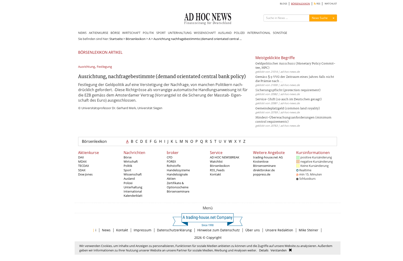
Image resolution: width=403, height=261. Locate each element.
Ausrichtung (86, 66)
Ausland (129, 178)
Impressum (142, 230)
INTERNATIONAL (259, 33)
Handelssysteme (178, 170)
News (106, 230)
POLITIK (148, 33)
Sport (127, 170)
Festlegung (104, 66)
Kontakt (215, 174)
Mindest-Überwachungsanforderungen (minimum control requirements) (293, 119)
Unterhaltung (133, 187)
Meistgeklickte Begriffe (275, 57)
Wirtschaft (131, 161)
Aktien (171, 178)
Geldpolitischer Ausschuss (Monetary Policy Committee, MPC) (295, 65)
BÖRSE (115, 33)
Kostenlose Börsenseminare (264, 163)
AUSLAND (225, 33)
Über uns (252, 230)
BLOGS (283, 3)
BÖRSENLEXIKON (300, 3)
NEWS (82, 33)
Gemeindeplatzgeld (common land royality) (287, 108)
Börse (128, 157)
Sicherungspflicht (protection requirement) (287, 90)
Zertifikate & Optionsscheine (177, 185)
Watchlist (216, 161)
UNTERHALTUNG (179, 33)
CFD (169, 157)
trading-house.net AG (268, 157)
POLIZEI (239, 33)
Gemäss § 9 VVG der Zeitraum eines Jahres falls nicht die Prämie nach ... (294, 79)
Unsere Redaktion (279, 230)
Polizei (128, 183)
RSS (318, 3)
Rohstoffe (174, 166)
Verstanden (279, 250)
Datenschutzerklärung (174, 230)
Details (263, 250)
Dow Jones (85, 174)
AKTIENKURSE (98, 33)
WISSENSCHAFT (205, 33)
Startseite (116, 39)
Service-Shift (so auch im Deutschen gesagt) (288, 99)
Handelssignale (177, 174)
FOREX (171, 161)
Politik (128, 166)
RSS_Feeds (217, 170)
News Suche (320, 18)
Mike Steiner (308, 230)
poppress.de (261, 174)
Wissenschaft (133, 174)
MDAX (82, 161)
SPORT (161, 33)
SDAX (82, 170)
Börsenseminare (178, 191)
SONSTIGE (280, 33)
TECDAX (83, 166)
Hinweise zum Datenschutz (218, 230)
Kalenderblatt (133, 195)
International (133, 191)
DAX (81, 157)
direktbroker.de (264, 170)
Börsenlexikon (136, 39)
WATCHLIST (331, 3)
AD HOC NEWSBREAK (224, 157)
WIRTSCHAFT (131, 33)
